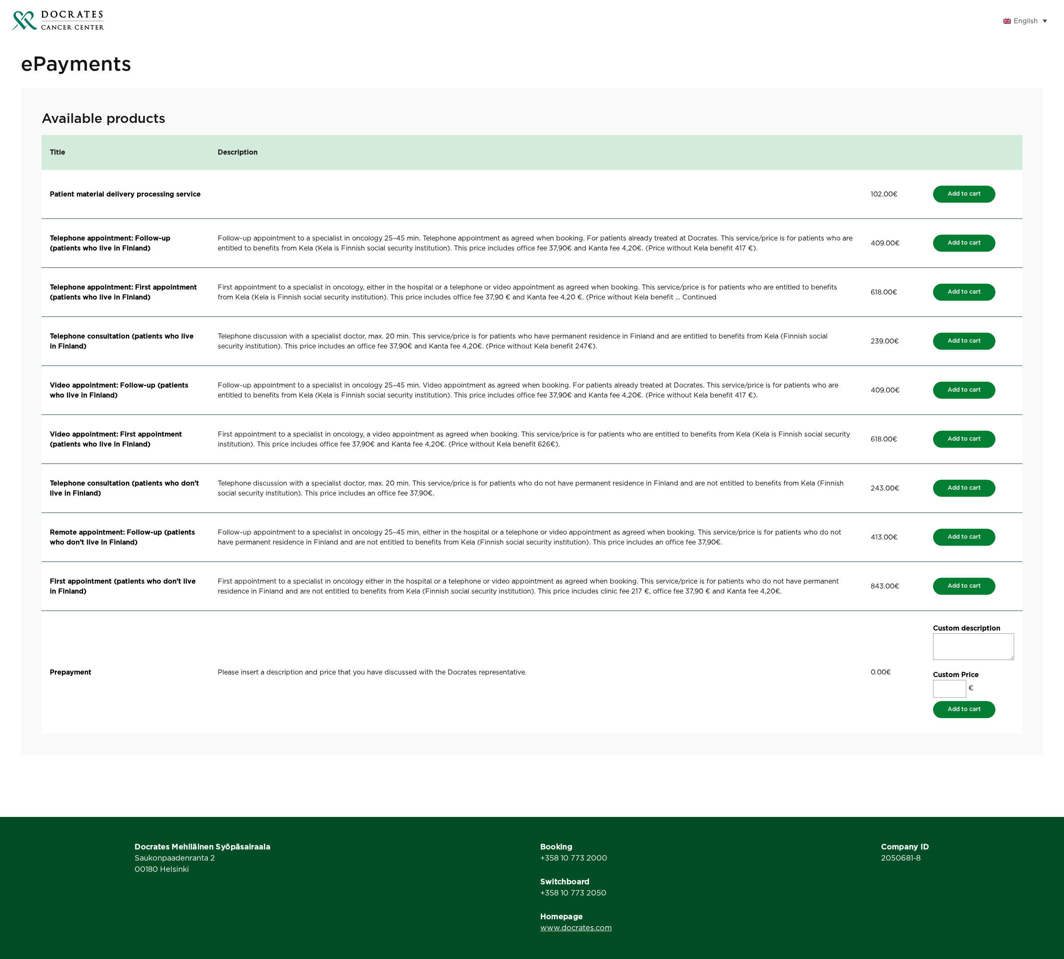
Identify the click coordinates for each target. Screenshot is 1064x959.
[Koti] (57, 21)
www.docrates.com (576, 928)
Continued (699, 297)
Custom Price (956, 675)
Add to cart (964, 194)
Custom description (966, 628)
